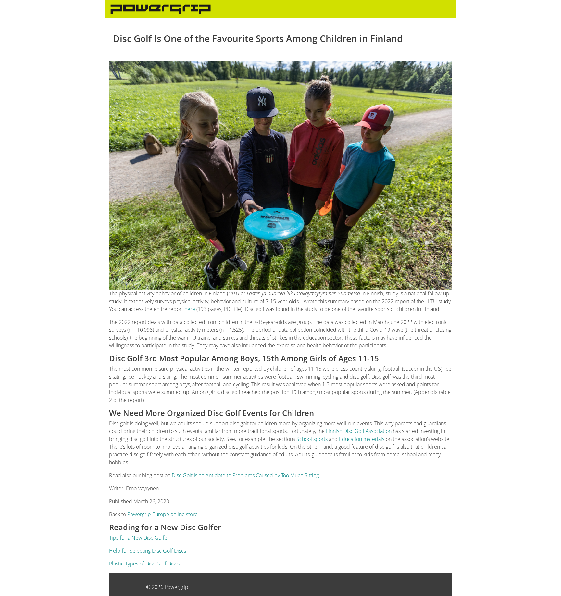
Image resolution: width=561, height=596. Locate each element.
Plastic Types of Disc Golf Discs (144, 563)
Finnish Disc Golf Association (359, 431)
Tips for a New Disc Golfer (139, 537)
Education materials (361, 438)
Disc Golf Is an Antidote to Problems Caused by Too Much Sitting (245, 475)
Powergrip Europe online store (162, 514)
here (189, 309)
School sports (312, 438)
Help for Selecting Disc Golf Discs (147, 550)
